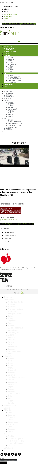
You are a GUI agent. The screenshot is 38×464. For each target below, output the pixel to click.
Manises (11, 379)
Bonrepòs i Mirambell (16, 314)
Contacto (7, 11)
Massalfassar (13, 330)
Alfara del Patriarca (15, 309)
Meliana (11, 335)
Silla (9, 398)
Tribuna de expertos (14, 77)
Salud (10, 68)
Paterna (11, 342)
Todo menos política (15, 79)
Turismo (10, 71)
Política (10, 66)
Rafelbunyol (12, 346)
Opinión (10, 75)
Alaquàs (11, 358)
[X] (11, 27)
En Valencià (8, 84)
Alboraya (11, 304)
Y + (5, 73)
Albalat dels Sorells (15, 302)
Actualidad (8, 46)
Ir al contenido (4, 1)
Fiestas (10, 62)
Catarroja (11, 375)
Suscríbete (7, 9)
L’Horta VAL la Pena (14, 80)
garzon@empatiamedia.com (8, 219)
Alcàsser (11, 363)
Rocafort (11, 349)
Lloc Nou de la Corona (16, 377)
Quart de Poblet (14, 394)
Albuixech (11, 306)
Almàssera (12, 311)
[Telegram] (8, 27)
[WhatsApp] (13, 27)
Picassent (11, 391)
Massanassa (12, 382)
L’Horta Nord (9, 48)
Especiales (7, 54)
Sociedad (11, 70)
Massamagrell (13, 332)
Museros (11, 339)
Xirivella (11, 403)
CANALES (7, 410)
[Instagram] (3, 27)
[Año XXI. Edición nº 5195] (11, 6)
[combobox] (8, 460)
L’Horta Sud (8, 50)
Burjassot (11, 316)
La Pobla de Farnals (15, 328)
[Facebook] (1, 27)
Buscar (6, 86)
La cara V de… (12, 82)
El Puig (10, 318)
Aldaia (10, 365)
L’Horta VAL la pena (15, 443)
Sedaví (10, 396)
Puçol (10, 344)
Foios (10, 323)
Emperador (12, 321)
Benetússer (12, 372)
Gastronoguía (12, 64)
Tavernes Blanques (15, 351)
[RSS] (6, 27)
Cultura (10, 57)
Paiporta (11, 387)
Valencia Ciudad (10, 52)
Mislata (11, 384)
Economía (11, 61)
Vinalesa (11, 354)
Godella (11, 325)
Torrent (11, 401)
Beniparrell (12, 370)
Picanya (11, 389)
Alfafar (10, 368)
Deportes (11, 59)
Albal (10, 361)
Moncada (11, 337)
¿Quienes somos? (8, 8)
